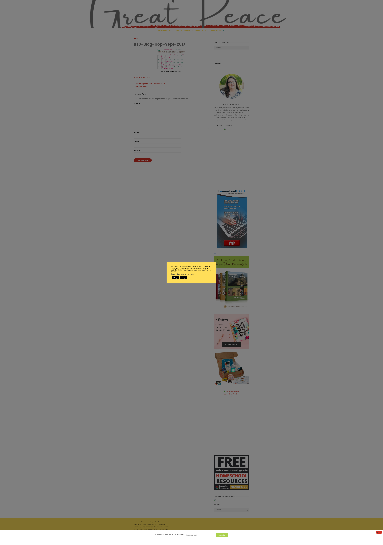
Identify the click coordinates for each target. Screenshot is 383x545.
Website (137, 151)
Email (136, 142)
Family (178, 30)
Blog (171, 30)
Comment (138, 103)
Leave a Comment (143, 77)
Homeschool (214, 30)
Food (204, 30)
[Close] (379, 532)
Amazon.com (160, 529)
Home (196, 30)
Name (136, 133)
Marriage (187, 30)
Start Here (162, 30)
